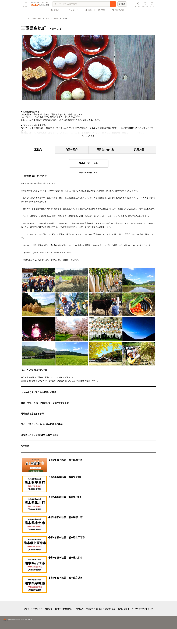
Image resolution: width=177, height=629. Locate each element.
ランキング (73, 10)
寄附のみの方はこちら (88, 172)
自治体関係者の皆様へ (64, 609)
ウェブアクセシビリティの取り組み (100, 609)
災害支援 (139, 149)
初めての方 (119, 10)
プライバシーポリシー (33, 609)
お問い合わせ (123, 609)
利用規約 (79, 609)
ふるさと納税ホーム (33, 18)
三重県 (55, 18)
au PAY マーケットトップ (142, 609)
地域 (89, 10)
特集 (103, 10)
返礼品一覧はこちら (88, 163)
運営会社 (48, 609)
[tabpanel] (88, 67)
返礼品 (56, 10)
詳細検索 (122, 4)
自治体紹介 (72, 149)
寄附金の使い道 (105, 149)
